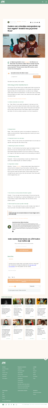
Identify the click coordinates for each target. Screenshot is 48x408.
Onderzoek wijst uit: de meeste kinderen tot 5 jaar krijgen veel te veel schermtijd (24, 213)
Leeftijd (34, 367)
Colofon (3, 370)
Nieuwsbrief (4, 374)
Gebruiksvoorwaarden (37, 392)
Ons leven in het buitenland (23, 376)
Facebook (27, 62)
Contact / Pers (5, 372)
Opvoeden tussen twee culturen (23, 384)
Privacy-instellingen (6, 400)
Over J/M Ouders (5, 368)
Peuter (34, 372)
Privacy (34, 394)
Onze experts (4, 378)
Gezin (3, 394)
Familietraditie (20, 380)
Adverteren (4, 376)
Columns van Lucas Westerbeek (23, 386)
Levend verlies (20, 374)
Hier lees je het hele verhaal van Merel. (17, 98)
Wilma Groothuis (13, 21)
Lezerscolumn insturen (22, 390)
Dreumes (34, 370)
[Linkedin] (12, 231)
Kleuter (34, 374)
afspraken (18, 166)
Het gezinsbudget (21, 370)
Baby (34, 368)
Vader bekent (20, 372)
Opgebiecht (20, 368)
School (3, 398)
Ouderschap (4, 390)
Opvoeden (19, 21)
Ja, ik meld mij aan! (24, 250)
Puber (34, 378)
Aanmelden (37, 76)
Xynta (46, 404)
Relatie (3, 396)
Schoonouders (20, 382)
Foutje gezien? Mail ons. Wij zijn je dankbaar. (18, 218)
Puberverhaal (20, 378)
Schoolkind (35, 376)
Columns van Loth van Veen (23, 388)
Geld (3, 392)
